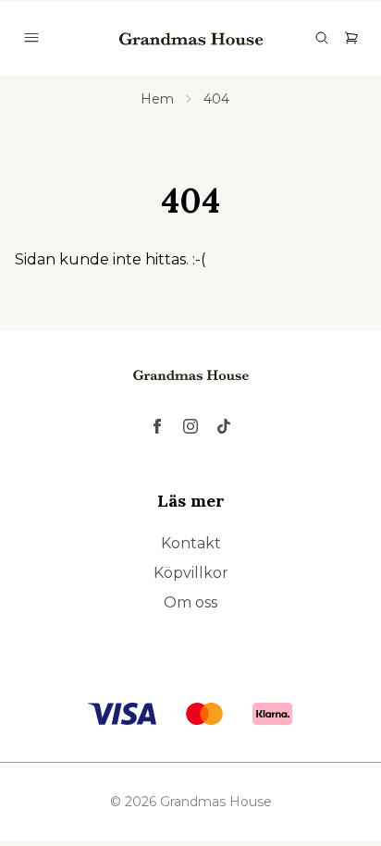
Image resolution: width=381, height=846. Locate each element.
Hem (157, 99)
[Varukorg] (351, 38)
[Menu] (31, 38)
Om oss (190, 602)
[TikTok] (223, 426)
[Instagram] (190, 426)
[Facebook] (157, 426)
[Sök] (322, 38)
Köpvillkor (191, 573)
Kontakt (191, 543)
